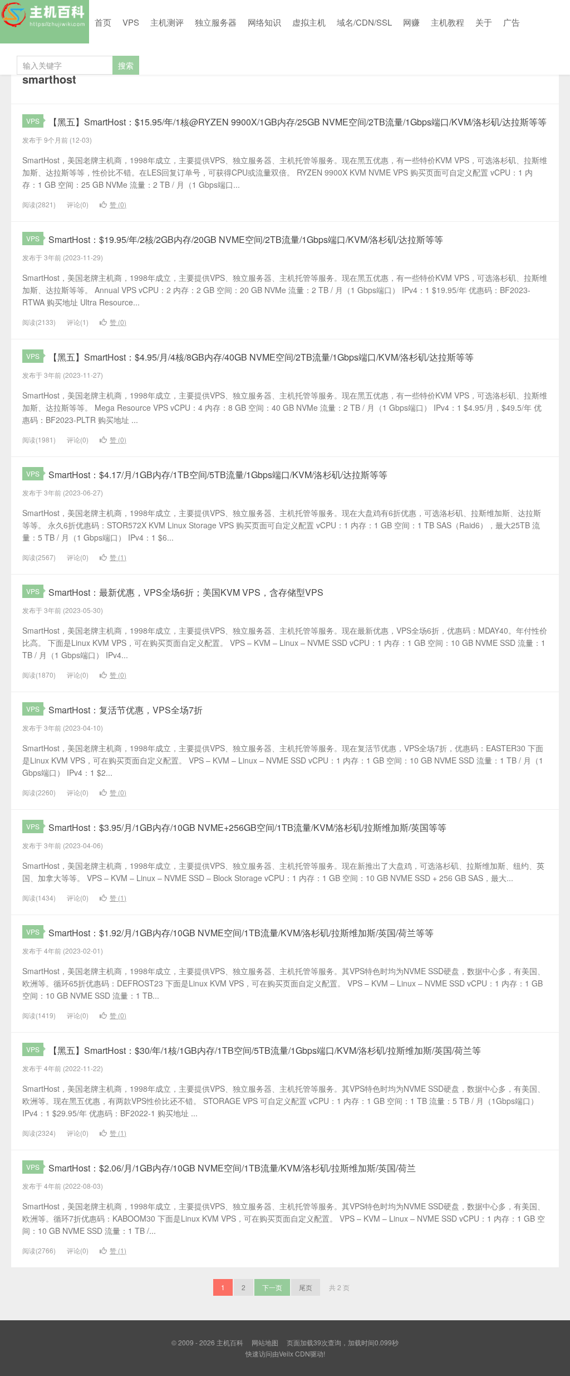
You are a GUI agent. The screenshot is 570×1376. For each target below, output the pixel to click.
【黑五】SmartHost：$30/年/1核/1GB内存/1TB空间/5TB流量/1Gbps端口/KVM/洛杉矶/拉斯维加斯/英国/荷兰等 (264, 1050)
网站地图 (265, 1342)
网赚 (411, 22)
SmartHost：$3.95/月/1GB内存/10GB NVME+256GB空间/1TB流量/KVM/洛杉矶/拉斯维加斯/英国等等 (247, 827)
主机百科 (44, 21)
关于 (483, 22)
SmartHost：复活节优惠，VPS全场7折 (125, 709)
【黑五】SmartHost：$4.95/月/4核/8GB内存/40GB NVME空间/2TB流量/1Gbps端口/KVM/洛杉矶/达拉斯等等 (261, 357)
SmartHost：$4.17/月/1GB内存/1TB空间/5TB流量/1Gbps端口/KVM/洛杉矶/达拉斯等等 (217, 474)
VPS (130, 22)
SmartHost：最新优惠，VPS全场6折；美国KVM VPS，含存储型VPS (185, 592)
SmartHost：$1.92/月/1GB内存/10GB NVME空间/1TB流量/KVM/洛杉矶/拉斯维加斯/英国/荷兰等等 (241, 932)
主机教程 (447, 22)
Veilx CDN (294, 1353)
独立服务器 (216, 22)
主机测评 (167, 22)
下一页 (272, 1287)
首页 (103, 22)
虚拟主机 (309, 22)
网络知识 (264, 22)
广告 (511, 22)
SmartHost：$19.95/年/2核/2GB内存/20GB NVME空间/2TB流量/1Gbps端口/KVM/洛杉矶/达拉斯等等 (245, 239)
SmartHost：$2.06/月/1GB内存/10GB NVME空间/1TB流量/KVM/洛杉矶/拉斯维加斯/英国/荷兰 (232, 1167)
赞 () (118, 204)
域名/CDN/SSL (364, 22)
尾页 (305, 1287)
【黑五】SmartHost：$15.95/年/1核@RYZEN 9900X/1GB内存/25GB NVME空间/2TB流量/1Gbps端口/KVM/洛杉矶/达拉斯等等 (297, 121)
